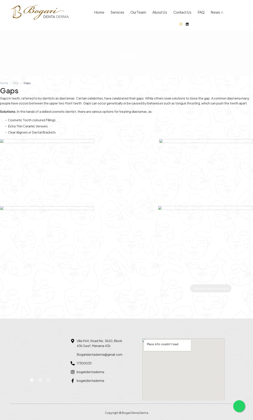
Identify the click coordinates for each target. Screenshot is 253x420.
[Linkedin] (187, 24)
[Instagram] (181, 24)
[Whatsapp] (48, 380)
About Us (159, 12)
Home (99, 12)
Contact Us (182, 12)
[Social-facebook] (174, 24)
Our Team (138, 12)
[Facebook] (32, 380)
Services (117, 12)
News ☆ (217, 12)
